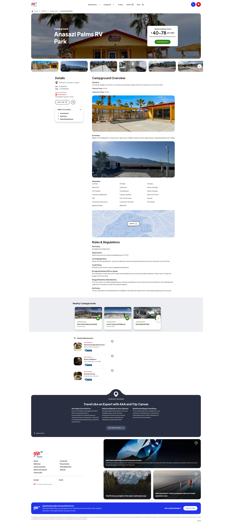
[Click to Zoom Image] (44, 66)
